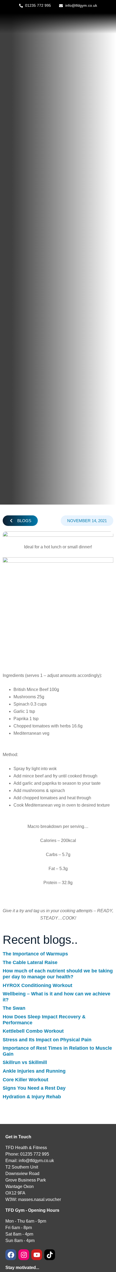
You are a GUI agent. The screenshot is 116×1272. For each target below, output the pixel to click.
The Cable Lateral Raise (30, 962)
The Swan (14, 1008)
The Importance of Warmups (35, 953)
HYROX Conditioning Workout (37, 985)
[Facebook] (10, 1254)
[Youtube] (36, 1254)
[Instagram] (23, 1254)
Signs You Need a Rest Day (34, 1088)
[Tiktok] (49, 1254)
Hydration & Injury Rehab (32, 1096)
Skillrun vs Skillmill (25, 1062)
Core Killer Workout (25, 1079)
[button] (20, 520)
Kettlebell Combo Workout (33, 1031)
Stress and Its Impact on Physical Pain (47, 1039)
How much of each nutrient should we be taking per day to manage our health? (58, 973)
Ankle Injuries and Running (34, 1071)
